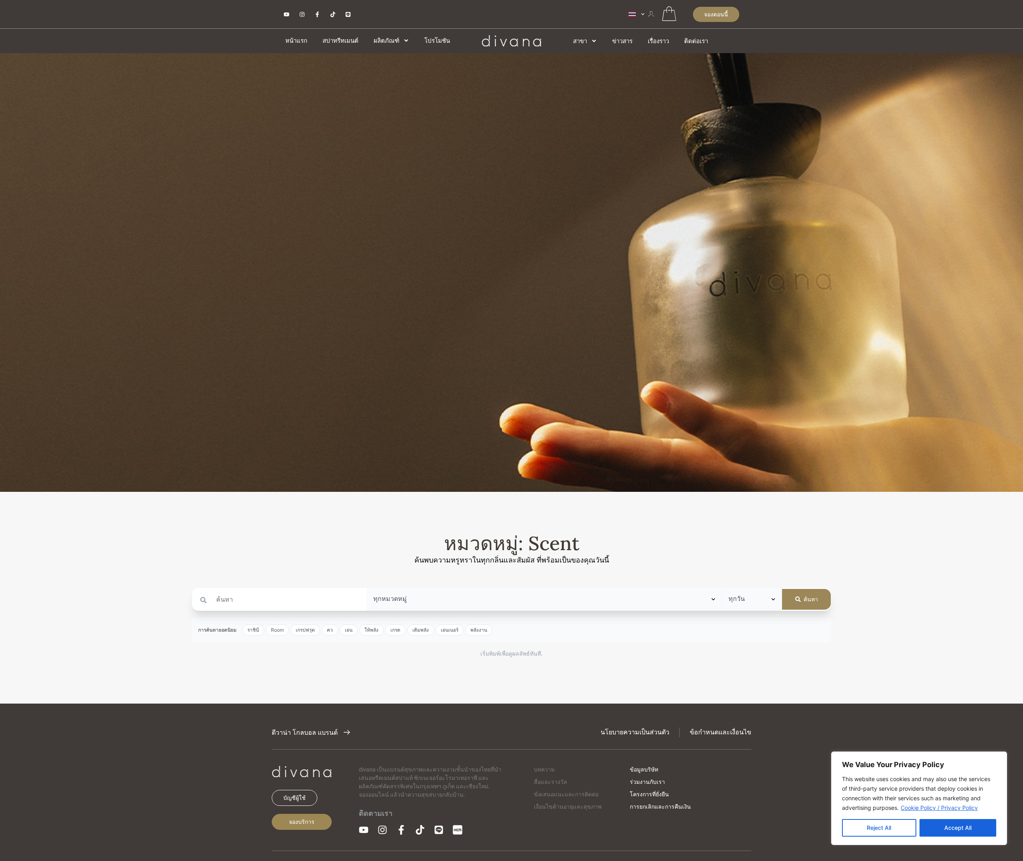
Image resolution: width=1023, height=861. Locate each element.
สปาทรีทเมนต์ (340, 40)
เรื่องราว (658, 41)
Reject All (879, 827)
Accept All (957, 827)
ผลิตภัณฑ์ (386, 40)
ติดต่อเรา (696, 41)
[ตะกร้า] (669, 13)
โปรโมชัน (437, 40)
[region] (919, 798)
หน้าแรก (296, 40)
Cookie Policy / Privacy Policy (939, 807)
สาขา (580, 41)
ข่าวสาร (622, 41)
